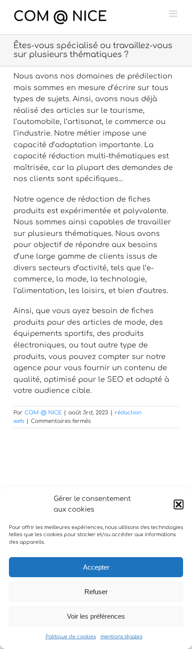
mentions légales (121, 637)
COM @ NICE (43, 412)
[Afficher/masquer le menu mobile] (174, 13)
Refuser (96, 591)
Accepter (96, 567)
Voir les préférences (96, 616)
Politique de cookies (71, 637)
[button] (178, 504)
